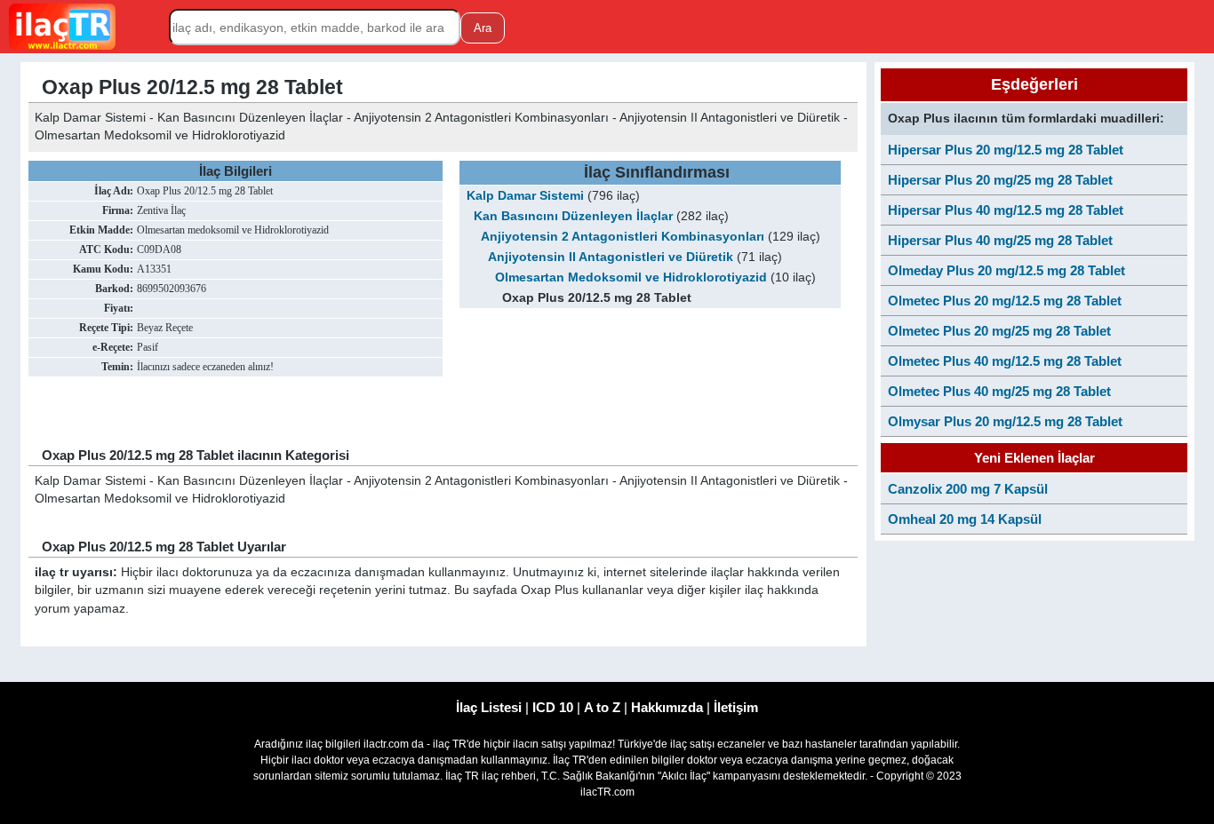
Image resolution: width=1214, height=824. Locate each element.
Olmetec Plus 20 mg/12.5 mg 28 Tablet (1005, 300)
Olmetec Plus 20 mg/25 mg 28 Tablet (999, 330)
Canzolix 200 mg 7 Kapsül (968, 488)
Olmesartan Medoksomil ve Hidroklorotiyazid (631, 277)
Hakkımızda (667, 707)
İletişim (736, 707)
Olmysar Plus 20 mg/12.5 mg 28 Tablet (1005, 421)
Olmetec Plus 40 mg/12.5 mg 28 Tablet (1005, 360)
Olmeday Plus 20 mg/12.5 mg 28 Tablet (1006, 270)
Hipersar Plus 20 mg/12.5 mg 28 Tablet (1005, 149)
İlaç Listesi (489, 707)
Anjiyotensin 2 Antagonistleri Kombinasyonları (622, 236)
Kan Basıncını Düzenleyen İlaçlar (573, 216)
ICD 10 (552, 707)
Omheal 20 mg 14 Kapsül (965, 519)
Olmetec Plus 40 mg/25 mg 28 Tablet (999, 391)
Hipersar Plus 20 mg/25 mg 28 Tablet (1000, 179)
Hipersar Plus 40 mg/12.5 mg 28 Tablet (1005, 210)
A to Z (602, 707)
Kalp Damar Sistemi (525, 195)
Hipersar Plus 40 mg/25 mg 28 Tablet (1000, 240)
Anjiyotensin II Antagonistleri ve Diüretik (610, 257)
